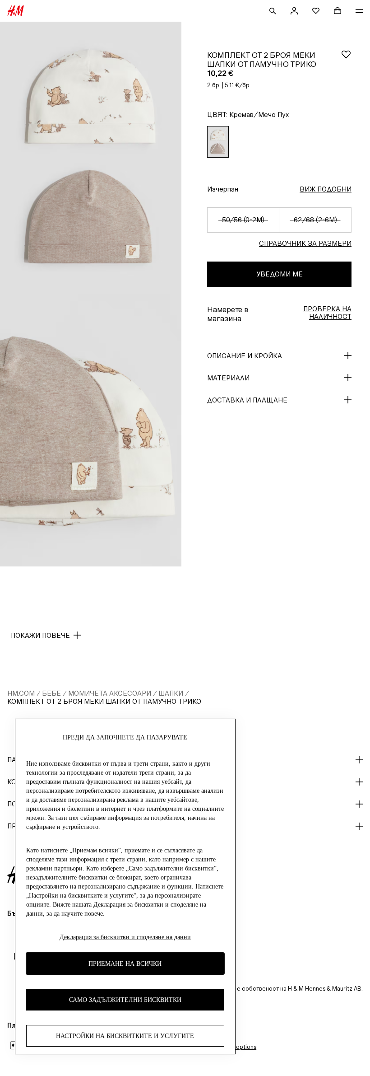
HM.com (21, 693)
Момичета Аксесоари (109, 693)
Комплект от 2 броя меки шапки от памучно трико (104, 701)
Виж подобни (326, 189)
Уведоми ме (279, 274)
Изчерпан (222, 189)
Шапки (170, 693)
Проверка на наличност (327, 312)
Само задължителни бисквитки (125, 999)
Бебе (51, 693)
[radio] (218, 142)
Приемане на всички (125, 963)
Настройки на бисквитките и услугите (125, 1036)
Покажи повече (40, 635)
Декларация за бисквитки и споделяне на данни (125, 937)
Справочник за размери (305, 243)
